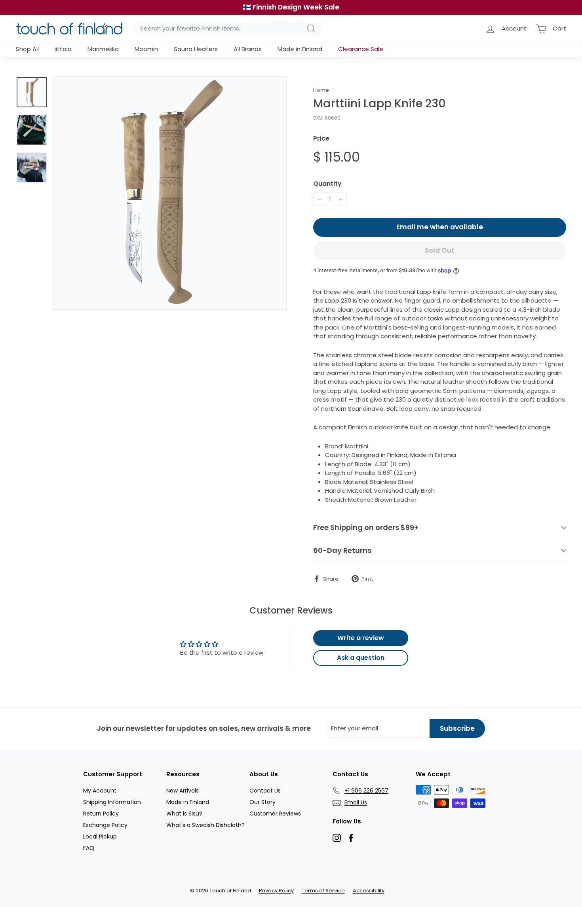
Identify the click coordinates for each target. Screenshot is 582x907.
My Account (99, 791)
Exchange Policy (105, 825)
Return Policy (101, 813)
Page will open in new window (337, 838)
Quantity (327, 183)
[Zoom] (170, 193)
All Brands (248, 49)
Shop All (27, 49)
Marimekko (103, 49)
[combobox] (229, 28)
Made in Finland (300, 49)
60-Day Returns (342, 550)
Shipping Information (112, 802)
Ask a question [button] (360, 657)
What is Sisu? (184, 813)
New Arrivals (182, 791)
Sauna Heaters (196, 49)
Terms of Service (323, 890)
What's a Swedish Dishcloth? (205, 825)
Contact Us (265, 791)
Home (321, 90)
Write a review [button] (360, 637)
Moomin (146, 49)
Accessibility (368, 890)
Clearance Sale (360, 49)
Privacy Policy (276, 890)
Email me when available (439, 227)
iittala (63, 49)
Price (321, 138)
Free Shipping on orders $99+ (365, 527)
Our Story (262, 802)
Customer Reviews (275, 813)
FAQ (88, 848)
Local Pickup (100, 836)
